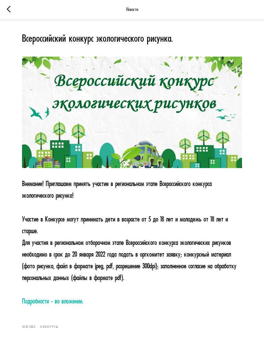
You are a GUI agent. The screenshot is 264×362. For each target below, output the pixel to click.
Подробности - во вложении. (52, 301)
